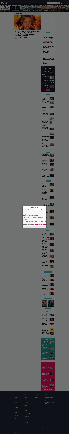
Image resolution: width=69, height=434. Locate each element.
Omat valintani (29, 224)
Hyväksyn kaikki (40, 224)
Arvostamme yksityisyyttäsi (28, 209)
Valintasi (40, 209)
